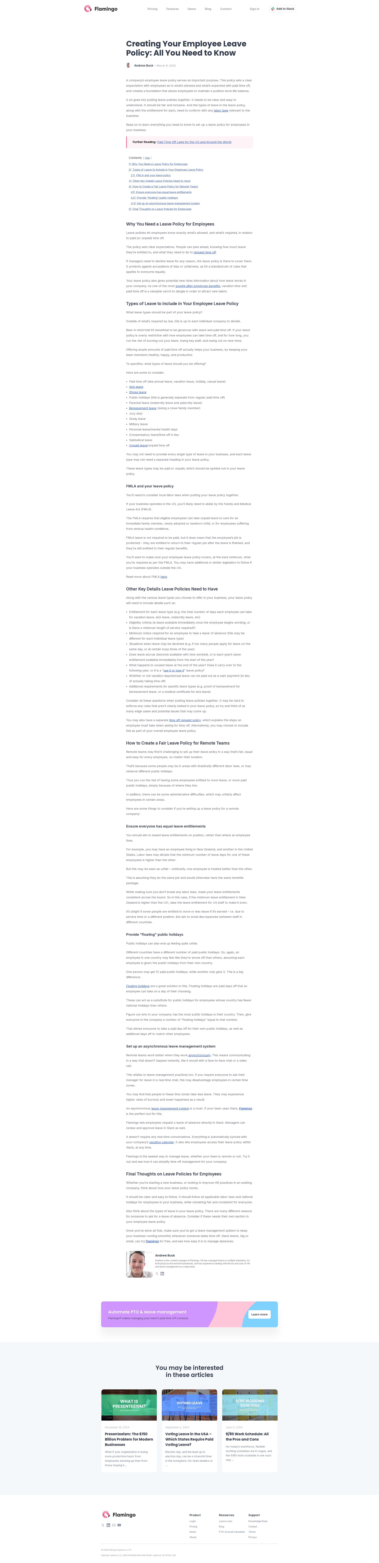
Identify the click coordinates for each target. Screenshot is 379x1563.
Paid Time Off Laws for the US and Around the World (194, 142)
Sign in (254, 9)
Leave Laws (225, 1521)
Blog (208, 9)
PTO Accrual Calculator (232, 1531)
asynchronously (199, 1055)
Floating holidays (138, 986)
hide (147, 157)
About (193, 1537)
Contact (226, 9)
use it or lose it (173, 670)
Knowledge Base (258, 1521)
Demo (192, 9)
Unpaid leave (138, 445)
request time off (205, 252)
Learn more (259, 1314)
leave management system (170, 1108)
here (163, 576)
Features (172, 9)
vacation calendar (161, 1142)
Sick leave (136, 387)
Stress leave (137, 392)
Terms (252, 1531)
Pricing (153, 9)
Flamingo (152, 1241)
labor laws (221, 110)
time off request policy (185, 720)
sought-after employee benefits (198, 286)
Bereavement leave (142, 408)
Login (193, 1521)
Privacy (252, 1537)
